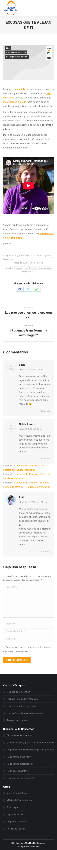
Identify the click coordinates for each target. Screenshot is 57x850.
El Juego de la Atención (16, 57)
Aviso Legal (12, 807)
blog (8, 48)
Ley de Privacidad (15, 814)
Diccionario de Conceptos (19, 735)
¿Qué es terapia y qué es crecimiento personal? (30, 742)
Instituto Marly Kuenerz (18, 793)
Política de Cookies (16, 828)
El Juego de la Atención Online (22, 706)
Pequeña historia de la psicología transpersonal (30, 749)
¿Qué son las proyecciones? (20, 778)
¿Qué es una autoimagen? (20, 764)
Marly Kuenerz (30, 268)
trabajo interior (21, 89)
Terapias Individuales (17, 720)
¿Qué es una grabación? (19, 756)
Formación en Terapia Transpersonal (25, 713)
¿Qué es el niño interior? (19, 771)
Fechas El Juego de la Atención (22, 699)
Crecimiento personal (16, 52)
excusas (19, 268)
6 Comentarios (36, 263)
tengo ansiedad (28, 271)
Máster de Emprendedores (20, 800)
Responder (46, 411)
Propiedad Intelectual (17, 821)
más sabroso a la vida (14, 102)
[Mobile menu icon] (52, 8)
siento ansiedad (45, 268)
